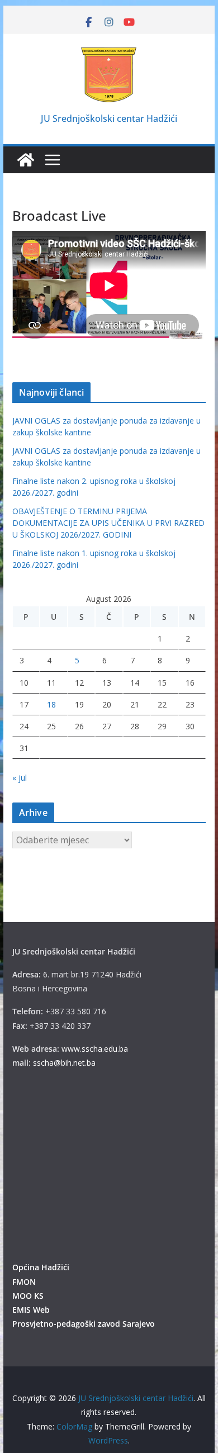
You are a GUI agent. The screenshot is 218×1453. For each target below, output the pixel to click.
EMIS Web (31, 1309)
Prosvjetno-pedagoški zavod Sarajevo (83, 1323)
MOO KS (28, 1295)
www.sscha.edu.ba (94, 1048)
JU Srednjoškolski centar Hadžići (109, 118)
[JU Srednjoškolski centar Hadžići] (25, 159)
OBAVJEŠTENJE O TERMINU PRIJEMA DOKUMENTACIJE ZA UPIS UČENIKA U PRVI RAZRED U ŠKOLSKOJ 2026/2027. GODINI (108, 523)
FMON (24, 1281)
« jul (19, 777)
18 (51, 704)
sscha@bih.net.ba (64, 1062)
